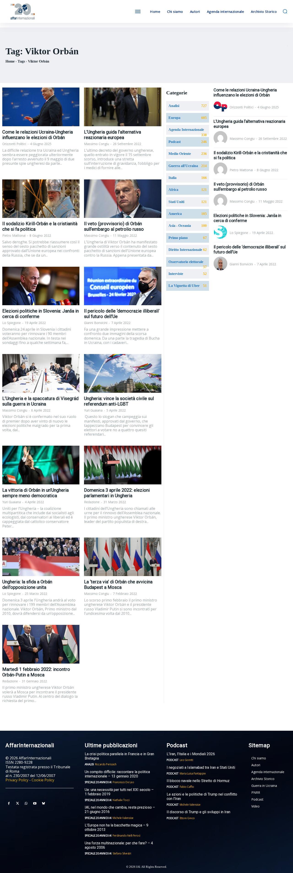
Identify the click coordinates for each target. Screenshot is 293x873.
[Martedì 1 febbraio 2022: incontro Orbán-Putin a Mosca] (40, 644)
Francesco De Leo (123, 782)
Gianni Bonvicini (95, 323)
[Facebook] (8, 803)
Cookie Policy (43, 779)
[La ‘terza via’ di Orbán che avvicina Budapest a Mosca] (122, 557)
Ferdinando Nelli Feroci (126, 835)
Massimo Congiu (96, 144)
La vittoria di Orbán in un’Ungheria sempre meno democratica (35, 492)
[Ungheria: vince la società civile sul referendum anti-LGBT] (122, 373)
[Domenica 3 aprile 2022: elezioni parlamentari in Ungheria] (122, 465)
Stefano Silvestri (122, 853)
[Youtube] (35, 803)
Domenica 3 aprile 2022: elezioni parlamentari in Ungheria (117, 492)
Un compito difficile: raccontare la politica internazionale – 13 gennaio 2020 (117, 774)
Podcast (173, 760)
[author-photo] (221, 107)
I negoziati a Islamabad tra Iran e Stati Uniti (201, 767)
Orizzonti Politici (14, 144)
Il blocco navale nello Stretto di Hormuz (198, 781)
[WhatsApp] (26, 803)
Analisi (89, 764)
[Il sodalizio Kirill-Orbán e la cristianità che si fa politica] (40, 198)
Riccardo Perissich (106, 764)
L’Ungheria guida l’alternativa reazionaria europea (112, 134)
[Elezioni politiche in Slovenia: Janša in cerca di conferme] (40, 286)
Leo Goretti (186, 760)
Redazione (92, 502)
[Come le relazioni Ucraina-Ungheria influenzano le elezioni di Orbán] (40, 107)
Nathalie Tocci (121, 800)
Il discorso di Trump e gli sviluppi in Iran (198, 812)
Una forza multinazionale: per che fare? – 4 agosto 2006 (119, 845)
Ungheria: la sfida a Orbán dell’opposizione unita (27, 584)
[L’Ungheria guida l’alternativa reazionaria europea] (122, 107)
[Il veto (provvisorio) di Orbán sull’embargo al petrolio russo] (122, 198)
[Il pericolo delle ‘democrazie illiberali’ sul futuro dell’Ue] (122, 286)
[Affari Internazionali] (40, 11)
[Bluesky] (43, 803)
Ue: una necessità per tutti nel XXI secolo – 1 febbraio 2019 (119, 792)
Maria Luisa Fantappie (193, 773)
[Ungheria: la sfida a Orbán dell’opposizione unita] (40, 557)
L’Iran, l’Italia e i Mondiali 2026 (191, 754)
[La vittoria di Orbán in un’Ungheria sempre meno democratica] (40, 465)
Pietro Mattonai (14, 235)
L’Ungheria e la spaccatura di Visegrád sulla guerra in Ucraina (40, 401)
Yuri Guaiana (93, 410)
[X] (17, 803)
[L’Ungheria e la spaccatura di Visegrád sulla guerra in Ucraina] (40, 373)
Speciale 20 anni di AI (98, 782)
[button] (285, 11)
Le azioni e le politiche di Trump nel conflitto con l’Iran (202, 796)
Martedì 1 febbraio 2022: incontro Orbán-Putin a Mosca (36, 672)
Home (10, 61)
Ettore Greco (187, 818)
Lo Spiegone (11, 323)
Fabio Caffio (187, 787)
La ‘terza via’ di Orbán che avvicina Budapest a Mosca (118, 584)
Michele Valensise (123, 818)
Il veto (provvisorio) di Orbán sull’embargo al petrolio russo (114, 226)
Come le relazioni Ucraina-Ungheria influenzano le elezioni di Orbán (37, 134)
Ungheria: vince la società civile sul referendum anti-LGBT (119, 401)
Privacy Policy (16, 779)
